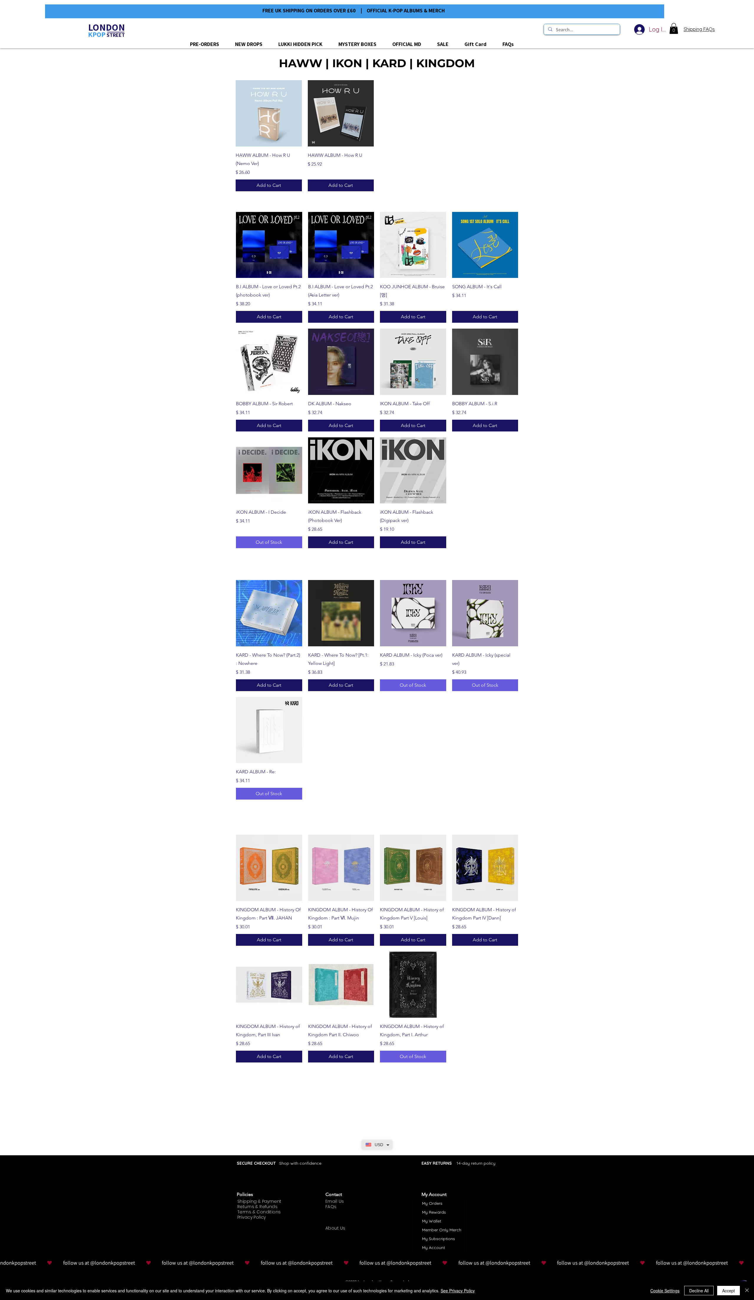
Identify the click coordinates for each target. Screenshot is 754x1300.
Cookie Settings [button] (664, 1291)
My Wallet (431, 1221)
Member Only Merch (441, 1230)
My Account (433, 1247)
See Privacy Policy (458, 1291)
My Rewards (434, 1212)
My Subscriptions (438, 1238)
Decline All (699, 1291)
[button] (673, 28)
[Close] (746, 1290)
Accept (728, 1291)
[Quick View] (269, 113)
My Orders (432, 1203)
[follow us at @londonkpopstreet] (377, 1263)
